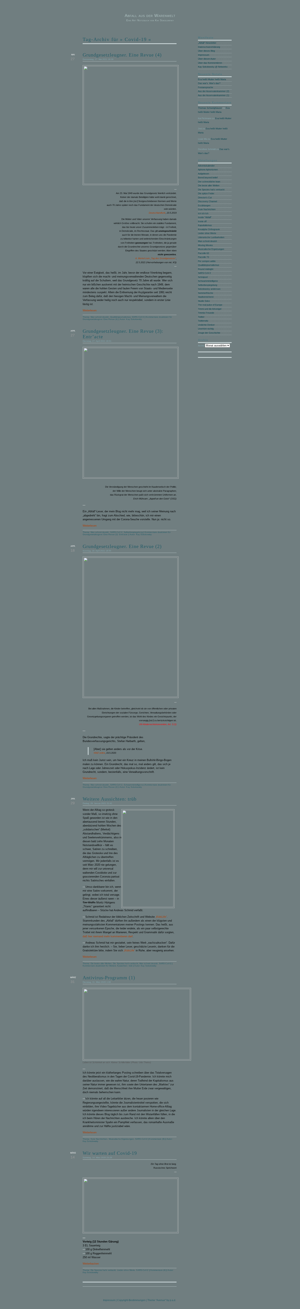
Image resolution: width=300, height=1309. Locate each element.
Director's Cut (205, 197)
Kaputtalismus (205, 225)
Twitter (201, 317)
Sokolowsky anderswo (209, 289)
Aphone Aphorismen (208, 169)
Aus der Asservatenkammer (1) (213, 95)
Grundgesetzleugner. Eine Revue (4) (122, 55)
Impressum (203, 55)
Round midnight (205, 269)
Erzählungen (204, 205)
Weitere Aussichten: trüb (110, 799)
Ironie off (202, 221)
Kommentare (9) (156, 1139)
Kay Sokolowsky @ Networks (213, 66)
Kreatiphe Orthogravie (209, 229)
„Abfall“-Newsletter (207, 43)
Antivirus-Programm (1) (109, 977)
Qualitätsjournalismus (120, 317)
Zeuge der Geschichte (209, 333)
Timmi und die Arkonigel (209, 309)
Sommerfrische (205, 293)
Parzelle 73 (203, 257)
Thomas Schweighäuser (210, 108)
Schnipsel (203, 277)
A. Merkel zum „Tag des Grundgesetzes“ (155, 258)
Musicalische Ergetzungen (121, 1139)
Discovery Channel (207, 201)
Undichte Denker (206, 325)
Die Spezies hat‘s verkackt (125, 963)
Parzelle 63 (203, 253)
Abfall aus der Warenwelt (150, 15)
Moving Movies (205, 245)
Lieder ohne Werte (126, 1270)
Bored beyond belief (208, 177)
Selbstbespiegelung (133, 532)
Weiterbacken (91, 1263)
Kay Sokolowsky (134, 319)
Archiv (201, 345)
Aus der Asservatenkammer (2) (213, 91)
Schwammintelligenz (133, 785)
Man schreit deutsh (100, 317)
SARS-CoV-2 (138, 317)
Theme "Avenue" (156, 1300)
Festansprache (205, 87)
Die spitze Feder (206, 193)
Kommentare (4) (158, 1270)
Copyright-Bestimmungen (131, 1300)
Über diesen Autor (207, 59)
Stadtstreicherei (205, 297)
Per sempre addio (207, 261)
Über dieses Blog (206, 51)
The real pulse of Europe (210, 305)
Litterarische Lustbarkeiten (211, 237)
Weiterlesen (90, 310)
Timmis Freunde (206, 313)
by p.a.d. (171, 1300)
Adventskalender (206, 165)
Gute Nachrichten (99, 1139)
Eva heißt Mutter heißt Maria (212, 79)
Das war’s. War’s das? (209, 83)
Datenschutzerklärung (209, 47)
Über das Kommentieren (210, 63)
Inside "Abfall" (204, 217)
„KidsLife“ (161, 916)
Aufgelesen (203, 173)
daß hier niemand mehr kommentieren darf (108, 936)
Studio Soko (204, 301)
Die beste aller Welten (101, 963)
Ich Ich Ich (203, 213)
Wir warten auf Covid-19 (110, 1153)
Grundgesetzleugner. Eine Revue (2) (122, 546)
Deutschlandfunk (157, 213)
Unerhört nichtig (206, 328)
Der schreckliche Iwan (209, 181)
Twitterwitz (203, 320)
